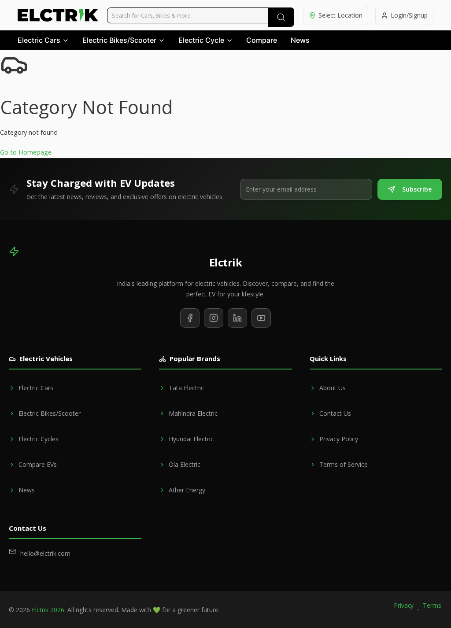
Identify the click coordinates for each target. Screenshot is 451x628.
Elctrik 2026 (48, 610)
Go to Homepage (26, 152)
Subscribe (417, 189)
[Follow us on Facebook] (190, 318)
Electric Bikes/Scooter (119, 40)
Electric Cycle (201, 40)
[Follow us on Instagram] (213, 318)
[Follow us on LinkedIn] (237, 318)
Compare (261, 40)
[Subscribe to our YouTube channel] (261, 318)
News (300, 40)
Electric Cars (39, 40)
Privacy (404, 605)
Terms (432, 605)
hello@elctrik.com (45, 553)
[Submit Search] (281, 17)
